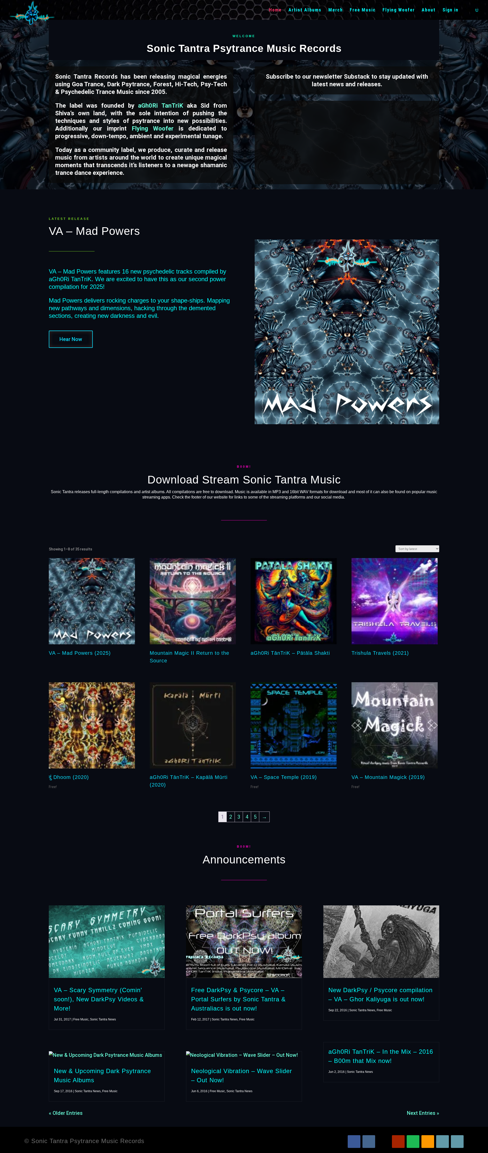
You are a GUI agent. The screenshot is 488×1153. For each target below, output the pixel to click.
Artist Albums (305, 10)
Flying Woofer (399, 10)
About (429, 10)
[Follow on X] (383, 1141)
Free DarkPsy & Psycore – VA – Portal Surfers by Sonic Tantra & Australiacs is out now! (238, 999)
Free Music (363, 10)
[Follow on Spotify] (413, 1141)
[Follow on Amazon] (427, 1141)
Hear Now (70, 339)
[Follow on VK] (368, 1141)
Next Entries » (423, 1113)
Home (275, 10)
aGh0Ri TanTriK (160, 105)
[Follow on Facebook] (354, 1141)
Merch (335, 10)
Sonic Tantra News (103, 1019)
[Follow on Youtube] (398, 1141)
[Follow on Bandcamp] (442, 1141)
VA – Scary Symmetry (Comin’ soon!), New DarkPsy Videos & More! (99, 999)
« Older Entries (66, 1113)
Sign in (451, 10)
